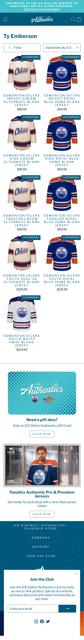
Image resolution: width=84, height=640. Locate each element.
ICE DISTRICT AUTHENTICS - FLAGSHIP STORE (40, 527)
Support (41, 546)
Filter (17, 48)
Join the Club (41, 556)
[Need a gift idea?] (42, 393)
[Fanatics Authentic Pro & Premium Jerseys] (42, 465)
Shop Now (42, 434)
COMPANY (41, 537)
